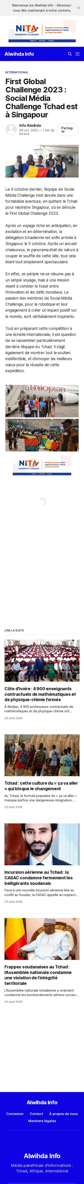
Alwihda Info (19, 53)
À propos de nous (63, 1114)
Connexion (15, 1114)
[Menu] (77, 53)
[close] (78, 7)
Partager (67, 129)
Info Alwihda (30, 125)
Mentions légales (42, 1121)
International (16, 72)
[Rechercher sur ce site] (69, 53)
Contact (36, 1114)
